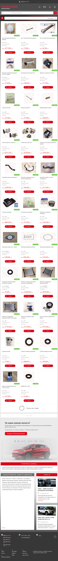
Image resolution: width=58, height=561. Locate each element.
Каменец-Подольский (22, 482)
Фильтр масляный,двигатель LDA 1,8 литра (9, 386)
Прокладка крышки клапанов (28, 247)
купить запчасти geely (7, 469)
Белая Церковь (10, 480)
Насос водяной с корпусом (8, 142)
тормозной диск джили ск (20, 469)
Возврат (14, 553)
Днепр (24, 480)
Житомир (29, 480)
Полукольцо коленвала (26, 212)
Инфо (13, 555)
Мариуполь (8, 486)
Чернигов (16, 489)
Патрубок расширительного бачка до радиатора (28, 178)
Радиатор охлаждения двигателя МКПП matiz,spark (9, 317)
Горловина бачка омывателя (28, 73)
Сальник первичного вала (46, 351)
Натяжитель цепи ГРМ (26, 142)
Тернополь (15, 487)
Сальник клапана (6, 351)
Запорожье (4, 482)
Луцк (30, 484)
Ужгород (20, 487)
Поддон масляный (6, 212)
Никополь (24, 486)
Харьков (25, 487)
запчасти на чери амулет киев (9, 467)
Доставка (14, 551)
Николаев (19, 486)
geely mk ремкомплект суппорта (35, 469)
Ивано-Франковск (12, 482)
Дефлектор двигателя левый (47, 73)
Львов (3, 486)
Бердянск (16, 480)
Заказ (2, 551)
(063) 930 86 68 (6, 537)
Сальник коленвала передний (28, 351)
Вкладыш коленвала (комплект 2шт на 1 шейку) (9, 73)
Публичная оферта (5, 557)
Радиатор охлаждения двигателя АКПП (45, 282)
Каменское (4, 484)
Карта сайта (25, 555)
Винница (21, 480)
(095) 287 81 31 (6, 539)
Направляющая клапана (45, 107)
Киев (9, 484)
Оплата (3, 553)
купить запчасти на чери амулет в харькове (28, 467)
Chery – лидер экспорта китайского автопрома (45, 489)
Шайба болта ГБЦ (25, 386)
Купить (10, 52)
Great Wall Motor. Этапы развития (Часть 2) (46, 518)
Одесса (29, 486)
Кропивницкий (25, 484)
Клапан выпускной (25, 107)
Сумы (11, 487)
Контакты (24, 553)
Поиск (55, 13)
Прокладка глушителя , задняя (9, 247)
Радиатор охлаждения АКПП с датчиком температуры (28, 282)
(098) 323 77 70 (25, 1)
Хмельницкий (5, 489)
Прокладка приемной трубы (46, 247)
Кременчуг (12, 484)
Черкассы (11, 489)
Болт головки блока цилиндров (28, 38)
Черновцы (20, 489)
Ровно (8, 487)
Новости (24, 551)
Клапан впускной (6, 107)
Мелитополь (14, 486)
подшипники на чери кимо (46, 467)
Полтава (4, 487)
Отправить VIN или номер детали (16, 433)
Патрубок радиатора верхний (9, 177)
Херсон (29, 487)
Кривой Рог (18, 484)
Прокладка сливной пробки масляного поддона (8, 282)
